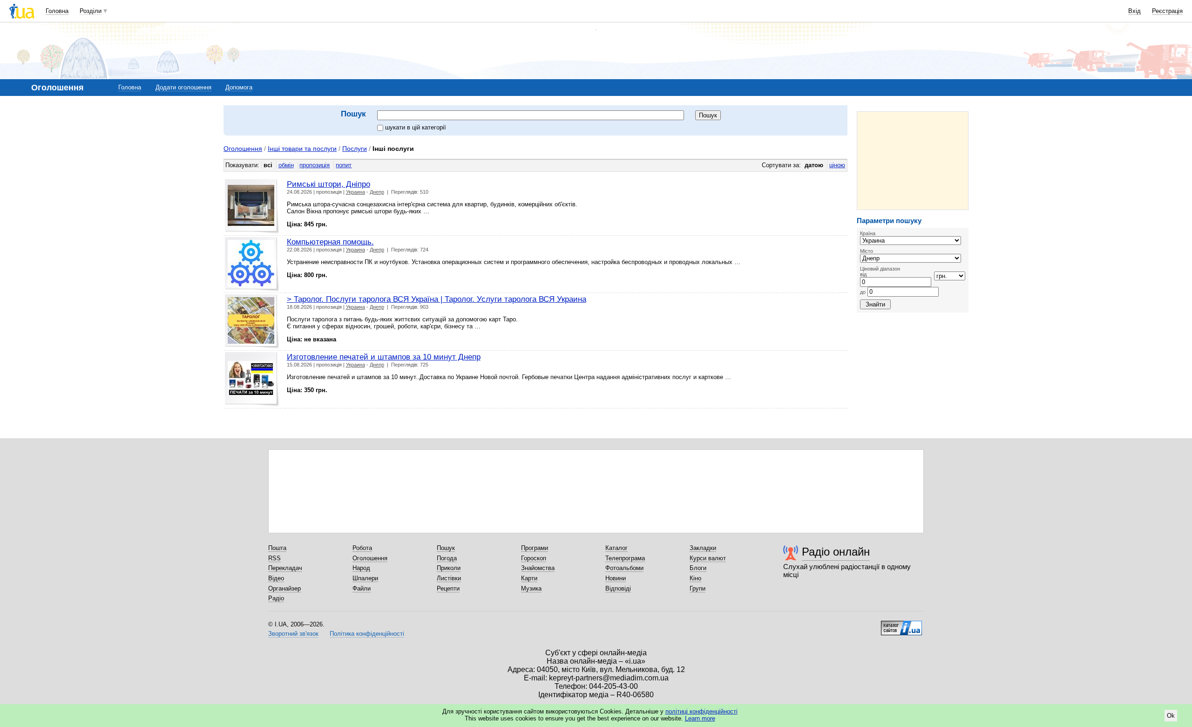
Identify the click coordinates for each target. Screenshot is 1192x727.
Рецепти (448, 588)
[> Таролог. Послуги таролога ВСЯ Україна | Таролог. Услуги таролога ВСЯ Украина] (252, 321)
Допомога (238, 87)
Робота (362, 547)
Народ (361, 567)
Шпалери (365, 578)
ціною (837, 165)
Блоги (698, 567)
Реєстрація (1167, 10)
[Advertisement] (912, 160)
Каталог (616, 547)
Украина (355, 192)
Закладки (703, 547)
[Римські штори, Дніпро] (252, 206)
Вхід (1134, 10)
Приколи (449, 567)
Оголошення (243, 148)
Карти (529, 578)
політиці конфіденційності (701, 711)
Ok (1171, 715)
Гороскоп (533, 558)
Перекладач (285, 567)
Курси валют (708, 558)
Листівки (449, 578)
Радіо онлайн (836, 551)
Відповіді (618, 588)
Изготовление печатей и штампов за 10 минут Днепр (384, 356)
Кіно (695, 578)
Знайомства (538, 567)
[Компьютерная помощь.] (252, 264)
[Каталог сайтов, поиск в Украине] (901, 624)
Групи (697, 588)
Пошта (277, 547)
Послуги (354, 148)
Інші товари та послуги (302, 148)
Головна (57, 10)
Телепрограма (625, 558)
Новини (615, 578)
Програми (534, 547)
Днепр (377, 192)
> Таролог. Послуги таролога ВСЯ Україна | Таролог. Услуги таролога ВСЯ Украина (436, 299)
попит (344, 165)
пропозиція (314, 165)
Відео (276, 578)
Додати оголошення (183, 87)
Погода (447, 558)
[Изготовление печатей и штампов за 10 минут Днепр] (252, 379)
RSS (274, 558)
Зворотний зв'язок (293, 633)
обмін (286, 165)
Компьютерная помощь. (330, 241)
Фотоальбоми (624, 567)
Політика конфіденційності (367, 633)
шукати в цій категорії (415, 127)
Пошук (446, 547)
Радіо (276, 598)
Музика (531, 588)
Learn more (700, 718)
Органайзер (284, 588)
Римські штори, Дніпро (328, 184)
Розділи (91, 10)
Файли (361, 588)
